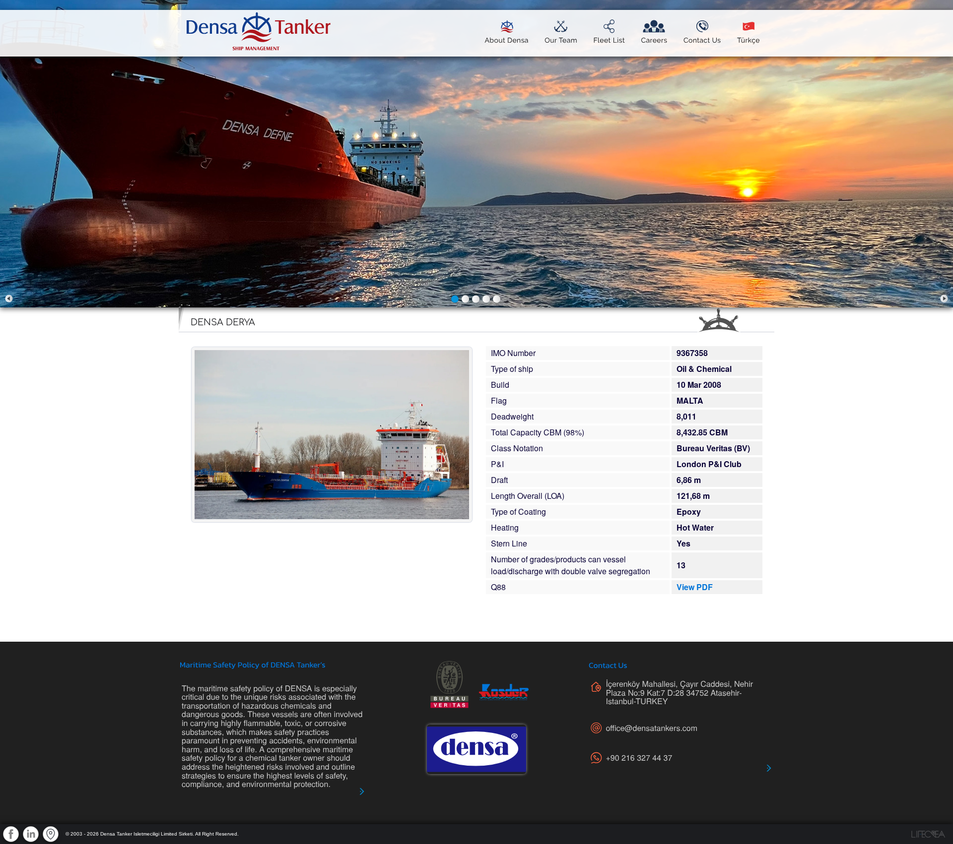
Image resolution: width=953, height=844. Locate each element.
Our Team (561, 41)
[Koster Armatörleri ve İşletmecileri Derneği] (504, 692)
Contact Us (702, 41)
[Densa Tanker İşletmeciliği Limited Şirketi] (476, 749)
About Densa (506, 41)
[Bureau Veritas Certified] (449, 684)
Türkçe (748, 41)
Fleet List (609, 41)
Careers (654, 41)
